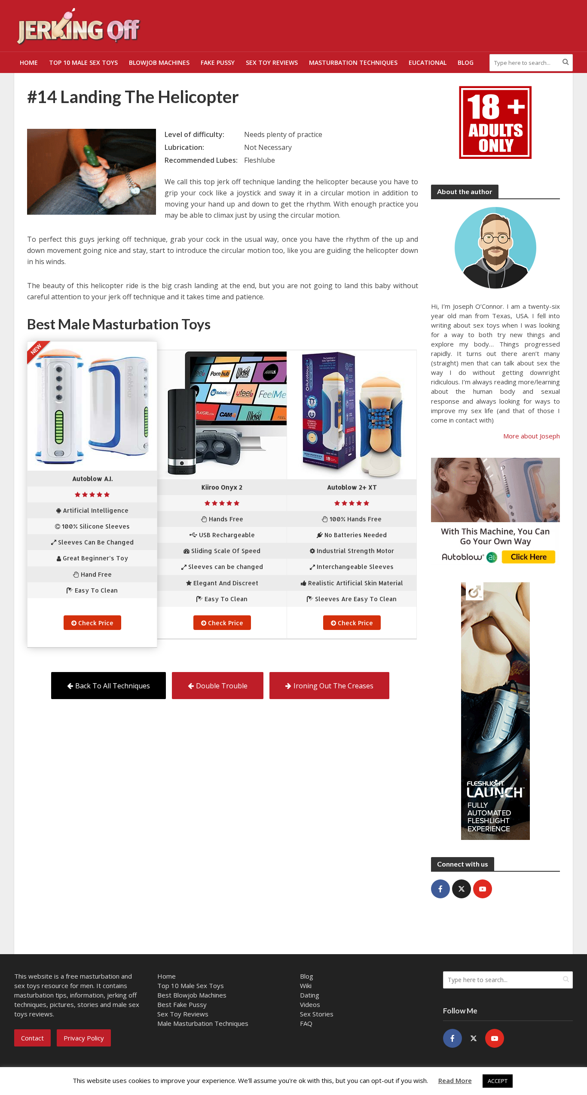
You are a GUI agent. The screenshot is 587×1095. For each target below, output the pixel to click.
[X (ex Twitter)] (461, 888)
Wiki (306, 985)
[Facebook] (440, 888)
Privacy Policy (84, 1038)
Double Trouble (222, 685)
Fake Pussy (218, 62)
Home (29, 62)
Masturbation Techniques (353, 62)
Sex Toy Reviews (272, 62)
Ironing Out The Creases (333, 685)
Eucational (427, 62)
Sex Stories (316, 1014)
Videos (310, 1004)
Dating (309, 995)
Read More (455, 1080)
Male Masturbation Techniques (202, 1023)
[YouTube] (482, 888)
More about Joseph (531, 436)
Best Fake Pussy (182, 1004)
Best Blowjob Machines (191, 995)
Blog (466, 62)
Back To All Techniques (112, 685)
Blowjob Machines (159, 62)
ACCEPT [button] (498, 1081)
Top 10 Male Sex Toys (83, 62)
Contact (32, 1038)
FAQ (306, 1023)
